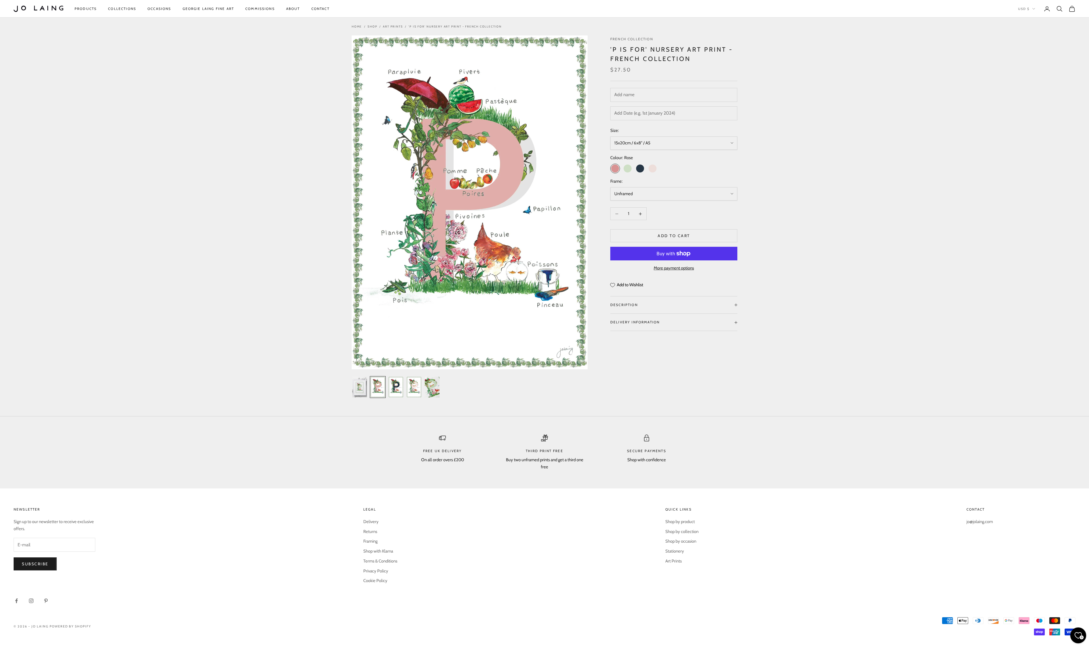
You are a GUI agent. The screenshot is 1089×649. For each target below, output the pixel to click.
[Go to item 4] (414, 387)
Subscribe (35, 563)
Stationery (674, 551)
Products (86, 9)
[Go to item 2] (378, 387)
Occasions (159, 9)
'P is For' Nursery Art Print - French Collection (454, 26)
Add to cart (674, 235)
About (293, 9)
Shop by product (680, 521)
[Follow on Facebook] (16, 601)
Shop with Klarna (378, 551)
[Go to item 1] (360, 387)
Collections (122, 9)
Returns (370, 531)
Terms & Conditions (380, 561)
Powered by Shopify (70, 626)
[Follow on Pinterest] (46, 601)
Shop (372, 26)
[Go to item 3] (396, 387)
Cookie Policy (375, 580)
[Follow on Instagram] (31, 601)
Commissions (260, 9)
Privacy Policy (375, 571)
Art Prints (393, 26)
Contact (320, 9)
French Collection (631, 39)
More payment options (674, 268)
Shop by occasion (680, 541)
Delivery (371, 521)
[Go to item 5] (432, 387)
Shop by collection (681, 531)
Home (357, 26)
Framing (370, 541)
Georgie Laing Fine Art (208, 9)
